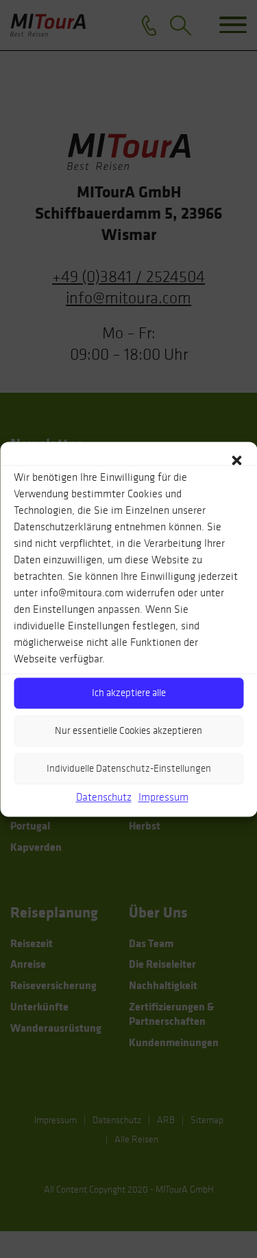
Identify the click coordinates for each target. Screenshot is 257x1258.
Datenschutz (104, 796)
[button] (236, 459)
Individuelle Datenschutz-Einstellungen (129, 768)
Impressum (163, 796)
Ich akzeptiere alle (129, 692)
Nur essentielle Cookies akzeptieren (128, 730)
